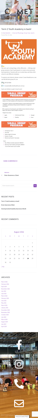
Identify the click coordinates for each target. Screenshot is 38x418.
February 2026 (5, 284)
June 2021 (3, 300)
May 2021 (3, 303)
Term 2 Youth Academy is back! (10, 201)
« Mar (2, 266)
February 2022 (5, 298)
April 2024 (4, 286)
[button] (35, 21)
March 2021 (4, 305)
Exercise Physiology (18, 33)
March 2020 (4, 319)
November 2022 (5, 289)
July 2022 (3, 291)
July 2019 (3, 324)
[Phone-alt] (19, 384)
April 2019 (4, 326)
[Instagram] (19, 364)
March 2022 (4, 296)
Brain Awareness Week (7, 205)
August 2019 (4, 322)
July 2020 (3, 317)
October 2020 (5, 314)
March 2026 (4, 282)
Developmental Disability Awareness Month (13, 209)
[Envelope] (19, 403)
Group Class (27, 33)
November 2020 (5, 312)
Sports (32, 33)
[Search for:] (17, 185)
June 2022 (3, 293)
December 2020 (5, 310)
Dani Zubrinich (6, 33)
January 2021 (4, 307)
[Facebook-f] (19, 344)
